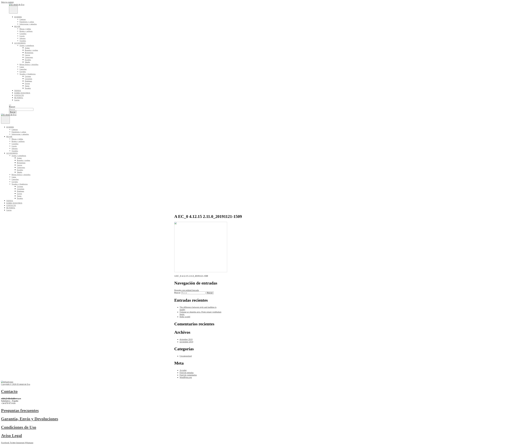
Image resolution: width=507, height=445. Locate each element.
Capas (22, 67)
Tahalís (27, 62)
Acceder (183, 370)
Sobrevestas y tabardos (28, 24)
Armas (27, 48)
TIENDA (17, 91)
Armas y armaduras (27, 45)
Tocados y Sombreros (28, 74)
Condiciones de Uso (18, 427)
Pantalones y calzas (27, 22)
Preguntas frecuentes (20, 410)
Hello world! (185, 317)
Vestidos (23, 41)
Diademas (28, 81)
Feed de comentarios (188, 375)
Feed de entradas (187, 373)
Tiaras (27, 86)
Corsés (22, 36)
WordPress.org (186, 377)
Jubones (23, 38)
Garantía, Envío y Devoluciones (29, 418)
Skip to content (7, 2)
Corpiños (23, 34)
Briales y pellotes (26, 31)
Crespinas (28, 79)
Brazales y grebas (31, 50)
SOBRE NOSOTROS (22, 93)
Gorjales (23, 72)
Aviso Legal (11, 435)
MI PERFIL (18, 98)
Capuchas (23, 69)
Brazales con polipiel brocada (186, 290)
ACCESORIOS (20, 43)
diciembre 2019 (186, 339)
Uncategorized (186, 356)
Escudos (28, 60)
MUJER (17, 26)
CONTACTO (19, 95)
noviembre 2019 (186, 342)
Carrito (17, 100)
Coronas (28, 76)
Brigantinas (29, 53)
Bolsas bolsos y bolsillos (29, 64)
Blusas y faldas (25, 29)
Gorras (27, 83)
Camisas (23, 19)
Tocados (28, 88)
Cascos (27, 55)
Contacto (9, 391)
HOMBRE (18, 17)
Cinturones (29, 57)
